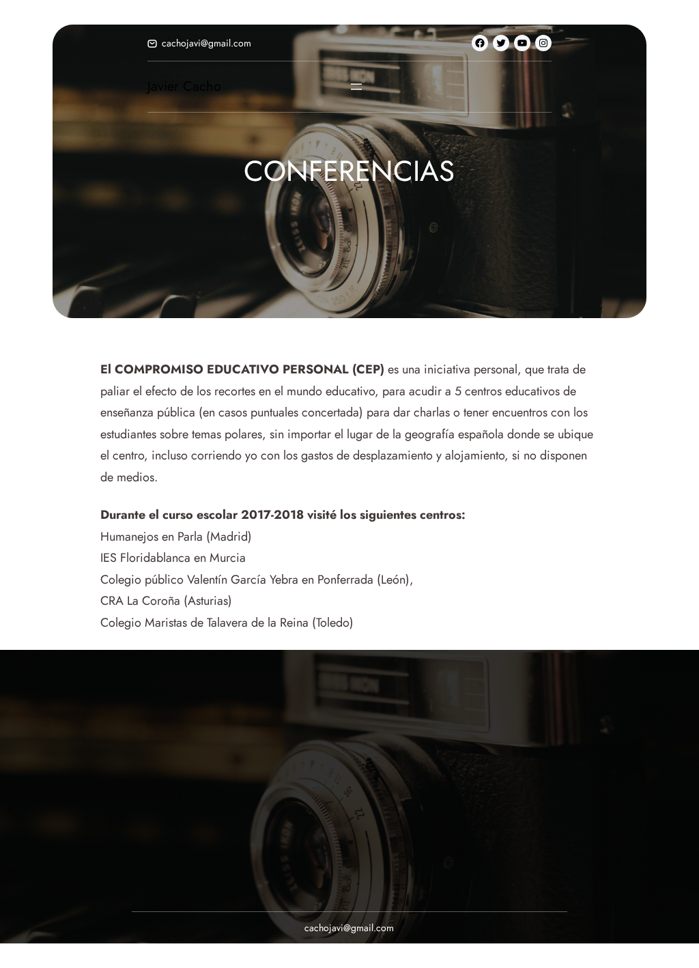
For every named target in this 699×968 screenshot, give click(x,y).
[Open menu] (356, 86)
